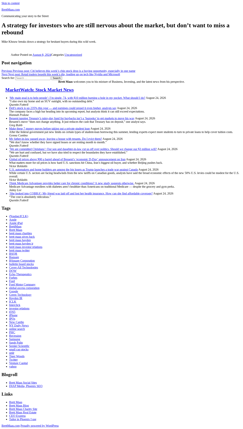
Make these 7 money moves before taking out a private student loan (49, 128)
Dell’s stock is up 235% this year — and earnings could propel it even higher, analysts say (62, 108)
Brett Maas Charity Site (23, 409)
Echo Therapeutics (20, 274)
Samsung (14, 339)
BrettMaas (15, 226)
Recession (15, 335)
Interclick (14, 305)
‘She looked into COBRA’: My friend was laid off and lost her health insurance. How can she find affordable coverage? (81, 193)
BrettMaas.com (11, 9)
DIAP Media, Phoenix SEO (26, 386)
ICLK (12, 301)
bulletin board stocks (21, 264)
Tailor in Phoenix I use (22, 419)
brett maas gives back (22, 236)
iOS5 (12, 311)
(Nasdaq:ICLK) (18, 216)
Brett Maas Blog (19, 405)
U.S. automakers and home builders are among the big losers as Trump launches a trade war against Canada (73, 169)
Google (13, 291)
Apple (13, 219)
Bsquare (14, 257)
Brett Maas (15, 229)
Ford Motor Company (22, 284)
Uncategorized (73, 54)
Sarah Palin (16, 342)
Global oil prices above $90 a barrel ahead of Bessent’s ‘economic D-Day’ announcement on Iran (67, 159)
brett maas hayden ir (21, 243)
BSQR (13, 253)
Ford (12, 281)
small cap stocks (18, 349)
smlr (11, 352)
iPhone (13, 315)
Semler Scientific (19, 346)
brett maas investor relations (25, 247)
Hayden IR (15, 298)
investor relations (19, 308)
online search (17, 329)
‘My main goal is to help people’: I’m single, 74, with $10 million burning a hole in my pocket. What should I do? (77, 97)
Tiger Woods (16, 356)
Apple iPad (16, 223)
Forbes (13, 277)
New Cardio (16, 322)
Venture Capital (18, 363)
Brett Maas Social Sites (23, 382)
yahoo (13, 366)
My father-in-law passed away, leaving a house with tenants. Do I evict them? (55, 138)
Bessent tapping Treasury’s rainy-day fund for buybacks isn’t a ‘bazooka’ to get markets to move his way (71, 118)
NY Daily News (19, 325)
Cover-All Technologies (23, 267)
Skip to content (11, 3)
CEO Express (17, 415)
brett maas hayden (20, 240)
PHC (12, 332)
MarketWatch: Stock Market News (39, 89)
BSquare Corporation (22, 260)
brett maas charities (20, 233)
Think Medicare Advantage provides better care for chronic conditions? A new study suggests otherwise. (71, 183)
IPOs (12, 318)
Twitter (13, 359)
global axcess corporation (24, 288)
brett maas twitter (19, 250)
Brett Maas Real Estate (22, 412)
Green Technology (20, 294)
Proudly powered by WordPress (40, 425)
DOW (13, 270)
